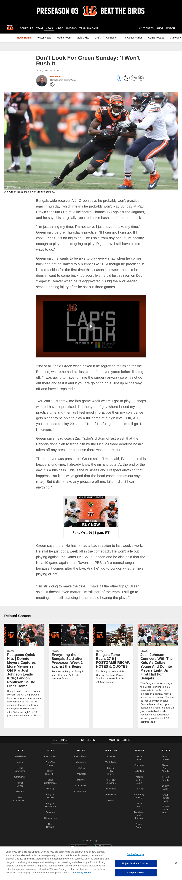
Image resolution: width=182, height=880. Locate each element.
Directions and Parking (138, 798)
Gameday (80, 747)
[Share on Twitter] (127, 79)
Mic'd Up (51, 771)
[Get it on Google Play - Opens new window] (103, 831)
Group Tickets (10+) (164, 780)
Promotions (110, 774)
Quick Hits (20, 774)
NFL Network (51, 809)
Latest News (20, 739)
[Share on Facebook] (119, 79)
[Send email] (134, 79)
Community (20, 759)
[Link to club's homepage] (10, 28)
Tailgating (138, 753)
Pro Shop (138, 771)
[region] (91, 863)
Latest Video (51, 739)
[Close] (176, 863)
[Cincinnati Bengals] (91, 846)
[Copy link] (141, 78)
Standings (110, 768)
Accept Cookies (135, 872)
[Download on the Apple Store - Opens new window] (78, 830)
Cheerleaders (80, 777)
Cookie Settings (135, 854)
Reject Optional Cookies (135, 863)
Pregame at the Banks (138, 762)
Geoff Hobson (57, 76)
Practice (80, 753)
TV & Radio (110, 745)
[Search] (140, 27)
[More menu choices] (102, 28)
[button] (91, 320)
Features (51, 795)
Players (80, 765)
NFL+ (110, 780)
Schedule (110, 739)
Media (20, 745)
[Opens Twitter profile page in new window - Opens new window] (52, 84)
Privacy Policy (66, 872)
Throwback (80, 759)
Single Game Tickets (164, 750)
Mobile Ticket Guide (165, 792)
